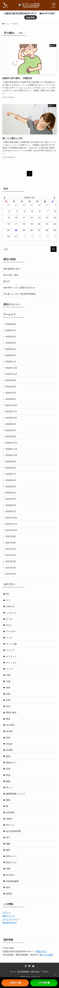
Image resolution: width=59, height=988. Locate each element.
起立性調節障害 (13, 831)
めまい (9, 624)
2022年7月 (11, 473)
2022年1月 (11, 511)
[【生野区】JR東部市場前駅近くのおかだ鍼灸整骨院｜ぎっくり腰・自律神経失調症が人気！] (29, 5)
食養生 (9, 893)
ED (7, 593)
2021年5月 (11, 561)
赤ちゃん (10, 824)
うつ (8, 600)
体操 (8, 687)
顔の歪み (10, 874)
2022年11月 (11, 448)
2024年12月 (11, 367)
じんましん (11, 612)
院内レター (11, 856)
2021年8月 (11, 542)
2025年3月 (11, 355)
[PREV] (5, 197)
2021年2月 (11, 573)
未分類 (9, 731)
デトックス (11, 662)
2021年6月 (11, 554)
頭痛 (8, 868)
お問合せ (14, 982)
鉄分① (6, 281)
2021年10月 (11, 530)
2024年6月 (11, 398)
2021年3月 (11, 567)
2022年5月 (11, 486)
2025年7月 (11, 330)
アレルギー (11, 631)
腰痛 (8, 799)
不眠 (8, 674)
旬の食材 (10, 724)
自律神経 (10, 812)
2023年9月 (11, 423)
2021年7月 (11, 548)
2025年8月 (11, 323)
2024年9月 (11, 380)
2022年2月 (11, 505)
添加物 (9, 749)
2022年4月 (11, 492)
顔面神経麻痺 (12, 881)
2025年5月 (11, 342)
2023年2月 (11, 436)
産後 (8, 756)
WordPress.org (9, 922)
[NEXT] (54, 197)
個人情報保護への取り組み (28, 971)
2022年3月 (11, 498)
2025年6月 (11, 336)
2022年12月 (11, 442)
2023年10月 (11, 417)
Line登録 (42, 982)
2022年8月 (11, 467)
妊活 (8, 706)
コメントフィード (10, 918)
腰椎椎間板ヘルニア (15, 793)
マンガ (9, 668)
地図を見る (41, 951)
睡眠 (8, 781)
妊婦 (8, 699)
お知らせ (10, 606)
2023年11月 (11, 411)
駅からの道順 (46, 954)
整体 (8, 718)
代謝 (8, 681)
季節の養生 (11, 712)
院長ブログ (11, 862)
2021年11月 (11, 523)
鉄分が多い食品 (10, 274)
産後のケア (11, 762)
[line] (29, 966)
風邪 (8, 887)
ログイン (6, 912)
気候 (8, 737)
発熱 (8, 774)
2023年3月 (11, 430)
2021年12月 (11, 517)
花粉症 (9, 818)
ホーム (13, 971)
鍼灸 (8, 849)
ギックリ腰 (11, 643)
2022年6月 (11, 480)
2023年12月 (11, 405)
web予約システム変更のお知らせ (19, 287)
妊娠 (8, 693)
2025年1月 (11, 361)
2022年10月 (11, 455)
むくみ (9, 618)
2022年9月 (11, 461)
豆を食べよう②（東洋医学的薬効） (20, 293)
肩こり (9, 787)
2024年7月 (11, 392)
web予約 (30, 17)
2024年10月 (11, 373)
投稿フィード (8, 915)
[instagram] (26, 966)
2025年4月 (11, 349)
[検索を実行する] (54, 249)
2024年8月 (11, 386)
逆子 (8, 837)
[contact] (33, 966)
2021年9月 (11, 536)
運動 (8, 843)
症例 (8, 768)
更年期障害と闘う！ (13, 268)
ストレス (10, 649)
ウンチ (9, 637)
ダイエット (11, 656)
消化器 (9, 743)
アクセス (45, 971)
